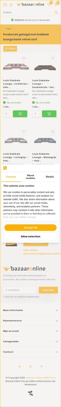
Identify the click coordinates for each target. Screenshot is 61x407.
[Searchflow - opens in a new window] (53, 168)
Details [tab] (50, 176)
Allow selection (30, 236)
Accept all (30, 227)
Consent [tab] (11, 176)
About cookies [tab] (30, 176)
